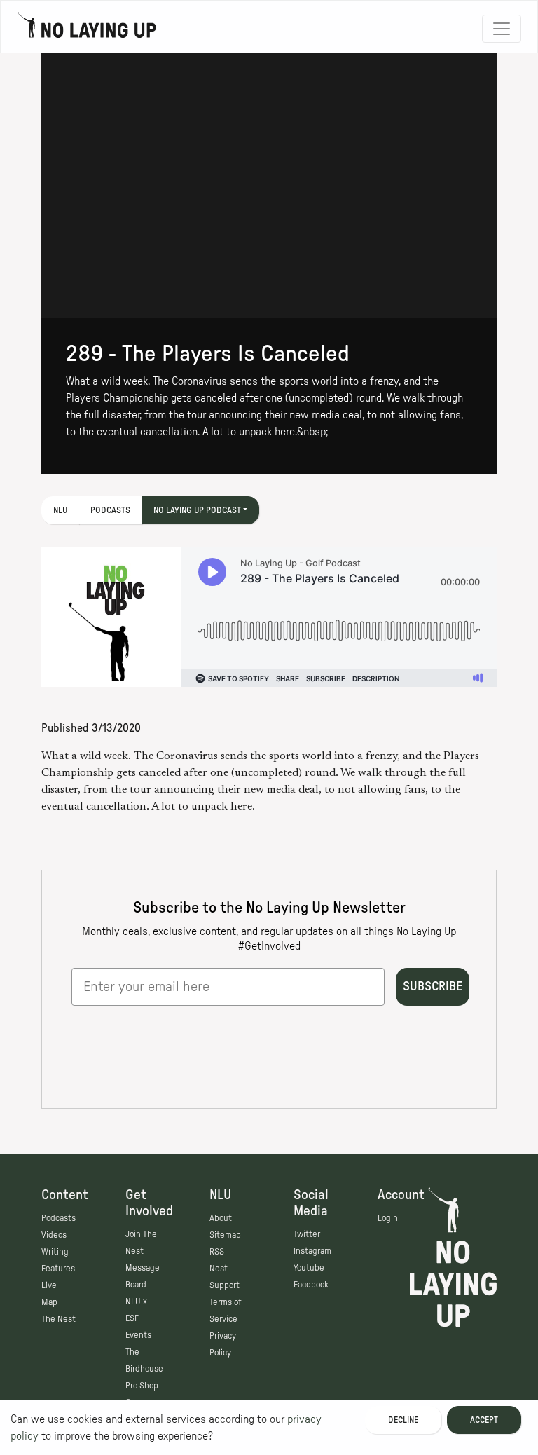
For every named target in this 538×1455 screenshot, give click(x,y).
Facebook (311, 1284)
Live (49, 1285)
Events (138, 1335)
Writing (55, 1252)
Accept (484, 1420)
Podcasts (110, 510)
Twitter (307, 1234)
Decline (403, 1420)
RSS (216, 1252)
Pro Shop (141, 1385)
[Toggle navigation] (501, 29)
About (220, 1218)
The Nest (58, 1319)
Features (58, 1268)
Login (388, 1218)
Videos (54, 1235)
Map (49, 1302)
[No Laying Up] (87, 29)
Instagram (312, 1251)
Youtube (309, 1268)
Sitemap (225, 1235)
